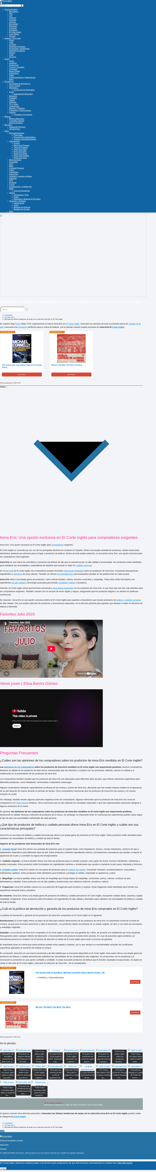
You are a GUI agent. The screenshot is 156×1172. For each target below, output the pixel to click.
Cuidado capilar (10, 870)
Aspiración (13, 174)
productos (22, 327)
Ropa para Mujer (20, 154)
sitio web (9, 571)
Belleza (8, 117)
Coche (12, 185)
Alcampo (12, 20)
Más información (125, 1163)
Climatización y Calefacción (20, 187)
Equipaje (12, 183)
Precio (18, 324)
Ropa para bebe (20, 158)
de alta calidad (18, 583)
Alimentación (19, 203)
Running (12, 57)
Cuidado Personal (16, 168)
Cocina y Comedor (16, 67)
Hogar (7, 59)
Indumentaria (14, 141)
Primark (12, 36)
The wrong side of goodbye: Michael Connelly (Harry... (22, 366)
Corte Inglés (118, 327)
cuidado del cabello (77, 870)
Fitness (12, 53)
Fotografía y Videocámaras (20, 110)
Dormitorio (13, 69)
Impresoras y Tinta (21, 195)
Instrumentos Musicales (23, 94)
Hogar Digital (14, 71)
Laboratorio (13, 172)
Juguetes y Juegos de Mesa (20, 176)
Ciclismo (12, 45)
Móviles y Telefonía (17, 108)
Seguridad (13, 162)
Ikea (11, 14)
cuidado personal (84, 565)
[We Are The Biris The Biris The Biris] (71, 348)
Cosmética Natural (16, 121)
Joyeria (17, 143)
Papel (16, 197)
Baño (11, 80)
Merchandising (15, 160)
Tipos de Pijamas (21, 148)
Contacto (3, 1149)
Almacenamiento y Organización (22, 77)
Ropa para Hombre (21, 156)
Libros (11, 170)
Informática (13, 88)
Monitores (13, 96)
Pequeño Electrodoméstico (25, 137)
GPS (11, 180)
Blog (11, 211)
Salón (11, 75)
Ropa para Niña (20, 150)
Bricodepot (13, 24)
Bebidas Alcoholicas (22, 207)
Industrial (13, 178)
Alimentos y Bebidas (17, 201)
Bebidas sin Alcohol (22, 209)
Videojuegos (14, 106)
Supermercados (11, 10)
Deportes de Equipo (17, 47)
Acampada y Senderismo (19, 49)
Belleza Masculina (16, 119)
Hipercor (12, 18)
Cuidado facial (9, 849)
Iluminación (14, 65)
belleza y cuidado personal (128, 600)
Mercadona (13, 12)
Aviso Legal (4, 1145)
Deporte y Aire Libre (13, 38)
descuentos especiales (63, 588)
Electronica (9, 82)
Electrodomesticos (16, 133)
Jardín (11, 61)
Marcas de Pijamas (21, 145)
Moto (11, 166)
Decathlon (13, 30)
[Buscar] (22, 5)
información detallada (73, 571)
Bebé (11, 189)
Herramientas (14, 129)
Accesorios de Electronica (19, 84)
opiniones (17, 574)
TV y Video (13, 104)
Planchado (18, 135)
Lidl (10, 16)
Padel (11, 40)
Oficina (12, 193)
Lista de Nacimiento (22, 191)
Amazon (12, 22)
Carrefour (13, 28)
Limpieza (13, 63)
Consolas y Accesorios (23, 115)
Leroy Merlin (14, 34)
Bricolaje (8, 125)
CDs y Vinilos (14, 86)
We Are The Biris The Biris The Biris (66, 365)
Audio (11, 92)
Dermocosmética (16, 123)
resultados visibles (66, 583)
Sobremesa (14, 73)
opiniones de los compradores (19, 767)
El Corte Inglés (15, 32)
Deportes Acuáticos (17, 51)
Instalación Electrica (17, 127)
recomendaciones (65, 574)
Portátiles (13, 98)
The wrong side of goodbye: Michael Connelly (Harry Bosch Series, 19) (70, 972)
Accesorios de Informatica (24, 90)
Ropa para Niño (20, 152)
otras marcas (22, 803)
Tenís (11, 55)
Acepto (3, 1168)
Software (12, 102)
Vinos (16, 205)
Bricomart (13, 26)
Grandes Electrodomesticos (25, 139)
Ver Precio (22, 374)
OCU (11, 164)
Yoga (11, 42)
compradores (57, 545)
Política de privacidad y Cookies (11, 1140)
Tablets (12, 100)
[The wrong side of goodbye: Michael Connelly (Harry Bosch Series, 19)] (22, 348)
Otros (7, 131)
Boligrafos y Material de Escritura (27, 199)
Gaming (12, 113)
